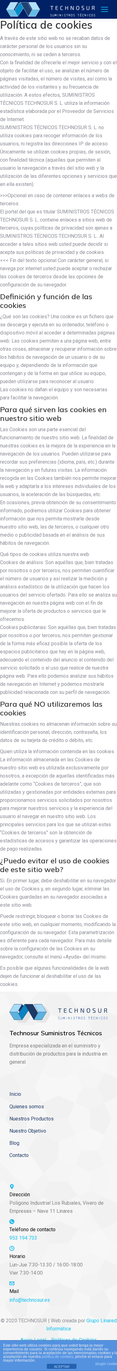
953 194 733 (23, 1238)
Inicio (15, 1094)
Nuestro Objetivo (27, 1131)
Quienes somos (26, 1107)
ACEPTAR (62, 1367)
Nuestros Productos (31, 1119)
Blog (14, 1143)
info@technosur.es (29, 1300)
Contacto (19, 1155)
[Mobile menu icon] (104, 9)
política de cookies (57, 1356)
